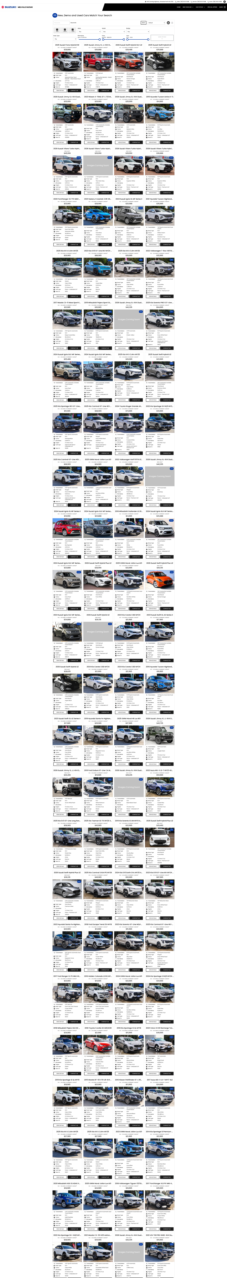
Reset (143, 23)
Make (79, 28)
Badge (128, 28)
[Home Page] (8, 7)
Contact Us (74, 90)
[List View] (172, 22)
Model (104, 28)
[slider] (100, 39)
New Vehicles (187, 7)
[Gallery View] (168, 22)
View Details (60, 90)
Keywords (73, 23)
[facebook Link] (224, 2)
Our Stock (199, 7)
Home (178, 7)
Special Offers (212, 7)
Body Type (56, 36)
